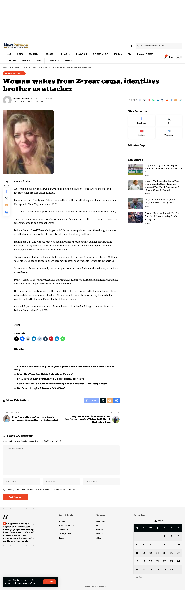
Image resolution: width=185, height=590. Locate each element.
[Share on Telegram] (171, 100)
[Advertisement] (86, 20)
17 (178, 553)
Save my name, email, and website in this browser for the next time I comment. (41, 490)
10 (178, 544)
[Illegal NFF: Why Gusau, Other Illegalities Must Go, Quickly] (135, 203)
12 (144, 553)
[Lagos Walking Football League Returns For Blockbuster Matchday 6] (135, 169)
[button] (49, 581)
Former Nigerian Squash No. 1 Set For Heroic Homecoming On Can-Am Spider (162, 216)
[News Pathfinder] (16, 46)
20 (150, 561)
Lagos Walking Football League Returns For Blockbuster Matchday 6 (163, 168)
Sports (147, 175)
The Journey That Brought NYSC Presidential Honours (50, 379)
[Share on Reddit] (167, 100)
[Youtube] (141, 132)
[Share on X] (144, 100)
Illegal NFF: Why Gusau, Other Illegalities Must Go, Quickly (160, 201)
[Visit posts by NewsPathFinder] (7, 100)
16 (171, 553)
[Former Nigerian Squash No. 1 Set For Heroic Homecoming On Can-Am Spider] (135, 217)
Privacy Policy (12, 583)
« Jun (135, 577)
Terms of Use (29, 583)
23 (171, 561)
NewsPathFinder (21, 98)
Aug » (141, 577)
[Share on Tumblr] (162, 100)
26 (143, 569)
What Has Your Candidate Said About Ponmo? (45, 374)
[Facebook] (131, 46)
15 (164, 553)
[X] (169, 121)
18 (137, 561)
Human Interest (14, 73)
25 (137, 569)
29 (164, 569)
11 (137, 553)
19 (144, 561)
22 (164, 561)
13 (150, 553)
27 (150, 569)
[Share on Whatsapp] (153, 100)
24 (178, 561)
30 (171, 569)
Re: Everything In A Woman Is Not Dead (41, 388)
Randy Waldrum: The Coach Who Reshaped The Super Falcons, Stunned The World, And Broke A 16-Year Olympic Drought (162, 185)
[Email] (176, 100)
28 (157, 569)
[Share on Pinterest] (149, 100)
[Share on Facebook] (140, 100)
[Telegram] (169, 132)
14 (157, 553)
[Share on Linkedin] (158, 100)
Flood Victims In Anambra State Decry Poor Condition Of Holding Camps (62, 383)
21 (157, 561)
